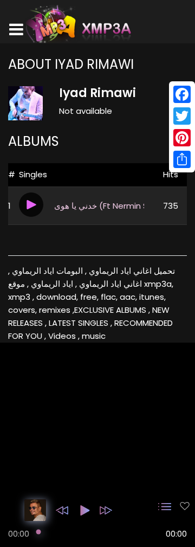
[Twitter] (182, 116)
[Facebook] (182, 94)
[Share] (182, 159)
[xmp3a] (77, 23)
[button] (62, 510)
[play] (185, 506)
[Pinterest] (182, 138)
